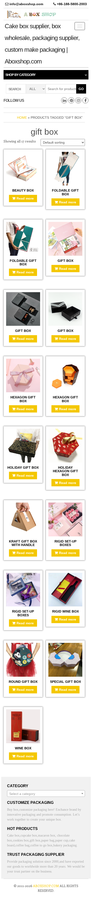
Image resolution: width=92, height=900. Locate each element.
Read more (25, 198)
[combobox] (46, 793)
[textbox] (46, 793)
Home (22, 117)
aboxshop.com (46, 886)
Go (81, 89)
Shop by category (20, 75)
